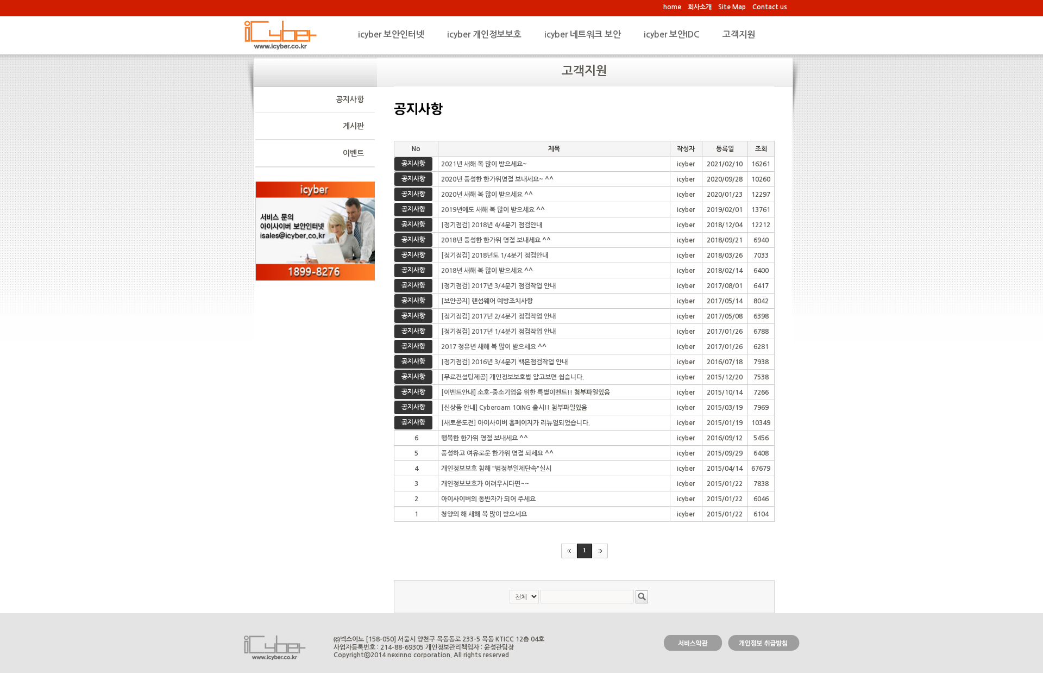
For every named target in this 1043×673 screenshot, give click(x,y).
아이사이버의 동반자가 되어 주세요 (488, 499)
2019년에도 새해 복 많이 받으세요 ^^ (493, 210)
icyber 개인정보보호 (484, 34)
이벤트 (353, 153)
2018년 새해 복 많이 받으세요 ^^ (487, 270)
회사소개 (700, 7)
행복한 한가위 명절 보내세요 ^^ (484, 438)
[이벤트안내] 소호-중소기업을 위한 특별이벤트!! (507, 392)
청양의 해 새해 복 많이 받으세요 (484, 514)
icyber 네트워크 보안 (582, 34)
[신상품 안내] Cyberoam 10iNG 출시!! (495, 407)
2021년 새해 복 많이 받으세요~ (484, 164)
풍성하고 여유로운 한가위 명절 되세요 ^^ (497, 453)
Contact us (769, 7)
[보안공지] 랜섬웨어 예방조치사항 (487, 301)
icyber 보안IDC (672, 34)
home (672, 7)
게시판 (353, 126)
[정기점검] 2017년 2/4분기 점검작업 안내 (498, 316)
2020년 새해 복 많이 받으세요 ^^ (487, 194)
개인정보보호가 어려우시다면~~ (485, 484)
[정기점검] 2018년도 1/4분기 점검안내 (494, 255)
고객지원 (738, 34)
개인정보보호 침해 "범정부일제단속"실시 (496, 468)
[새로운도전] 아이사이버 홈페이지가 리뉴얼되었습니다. (515, 423)
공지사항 (350, 99)
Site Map (732, 7)
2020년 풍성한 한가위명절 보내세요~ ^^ (497, 179)
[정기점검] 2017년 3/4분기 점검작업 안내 (498, 286)
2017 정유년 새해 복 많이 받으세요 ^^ (493, 347)
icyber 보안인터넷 (391, 34)
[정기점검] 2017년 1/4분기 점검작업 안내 (498, 331)
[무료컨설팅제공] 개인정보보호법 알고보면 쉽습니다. (512, 377)
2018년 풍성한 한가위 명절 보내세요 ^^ (496, 240)
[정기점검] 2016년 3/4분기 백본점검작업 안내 (504, 362)
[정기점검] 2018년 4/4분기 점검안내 (491, 225)
